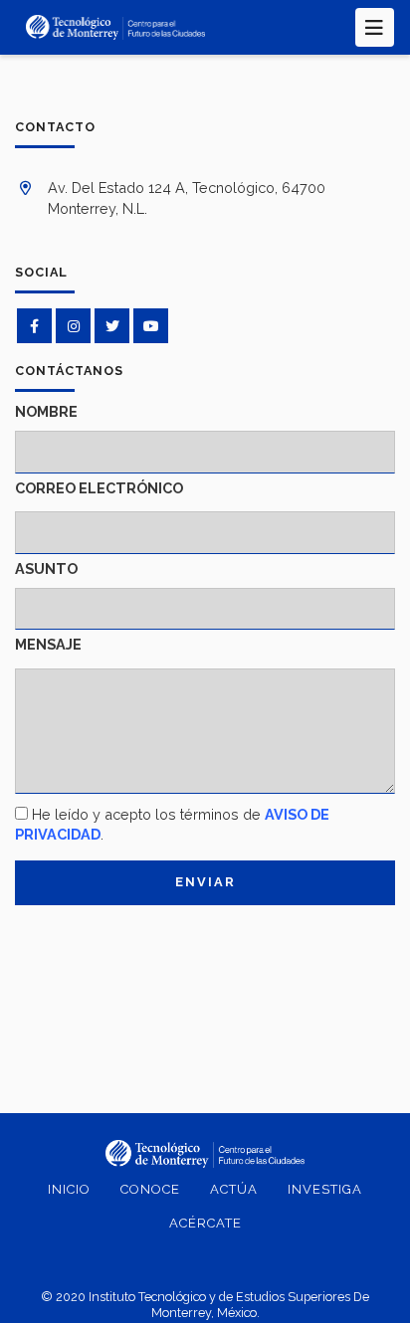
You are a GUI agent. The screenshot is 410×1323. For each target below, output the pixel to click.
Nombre (46, 411)
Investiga (325, 1189)
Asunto (46, 568)
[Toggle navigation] (374, 27)
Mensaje (48, 644)
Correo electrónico (99, 487)
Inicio (69, 1189)
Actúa (234, 1189)
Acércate (205, 1223)
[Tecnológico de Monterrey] (115, 27)
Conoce (150, 1189)
